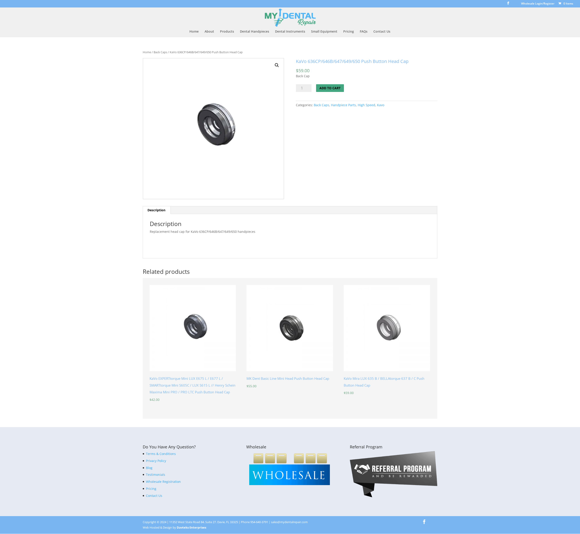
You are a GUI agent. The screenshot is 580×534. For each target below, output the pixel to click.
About (209, 32)
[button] (277, 65)
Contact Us (381, 32)
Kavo (380, 105)
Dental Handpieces (254, 32)
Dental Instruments (290, 32)
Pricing (348, 32)
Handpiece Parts (343, 105)
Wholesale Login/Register (537, 3)
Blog (149, 468)
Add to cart (330, 88)
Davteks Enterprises (191, 527)
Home (194, 32)
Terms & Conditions (161, 454)
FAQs (363, 32)
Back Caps (160, 52)
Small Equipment (324, 32)
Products (227, 32)
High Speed (366, 105)
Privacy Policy (156, 461)
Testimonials (155, 474)
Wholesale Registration (163, 481)
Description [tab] (156, 210)
